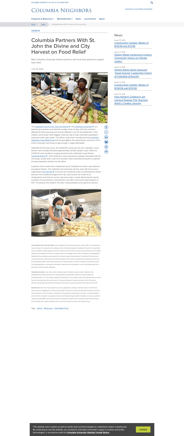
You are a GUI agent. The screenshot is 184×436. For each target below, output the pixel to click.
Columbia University (83, 126)
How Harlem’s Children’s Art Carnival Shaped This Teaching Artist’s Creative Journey (131, 100)
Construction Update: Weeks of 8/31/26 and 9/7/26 (131, 44)
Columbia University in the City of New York (49, 2)
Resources (48, 308)
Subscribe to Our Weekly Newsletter (138, 9)
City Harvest (47, 171)
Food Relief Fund (61, 308)
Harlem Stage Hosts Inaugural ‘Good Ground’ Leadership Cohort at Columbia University (133, 73)
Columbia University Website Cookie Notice (88, 432)
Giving (39, 308)
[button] (38, 212)
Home (33, 24)
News (43, 24)
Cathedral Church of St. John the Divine (51, 126)
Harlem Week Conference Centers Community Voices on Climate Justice (133, 58)
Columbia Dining (38, 156)
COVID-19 (35, 30)
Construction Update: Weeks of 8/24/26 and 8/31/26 (131, 86)
